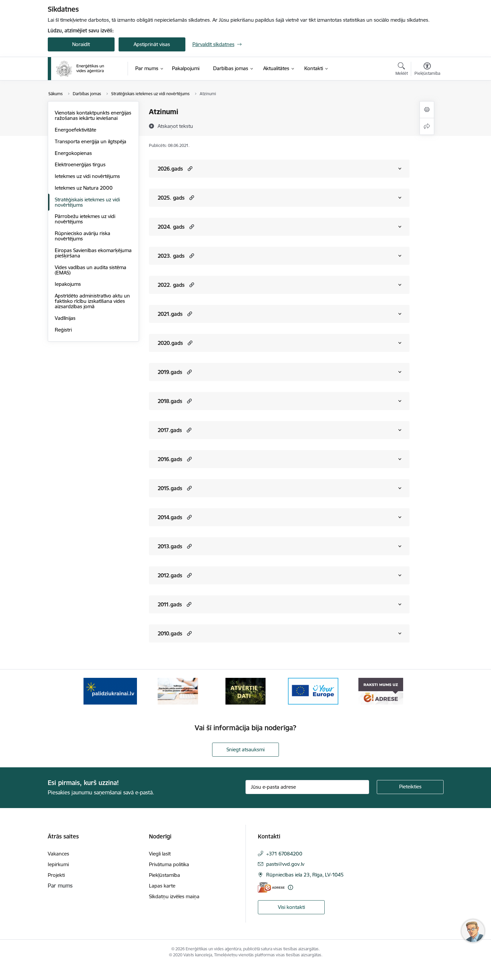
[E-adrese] (271, 887)
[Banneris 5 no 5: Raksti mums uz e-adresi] (380, 691)
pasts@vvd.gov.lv (285, 864)
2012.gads (170, 575)
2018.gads (170, 401)
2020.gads (170, 343)
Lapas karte (162, 886)
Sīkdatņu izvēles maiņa (174, 896)
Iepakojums (68, 284)
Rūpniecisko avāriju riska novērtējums (82, 236)
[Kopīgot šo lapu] (427, 126)
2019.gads (170, 372)
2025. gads (171, 197)
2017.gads (170, 430)
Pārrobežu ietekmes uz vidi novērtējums (85, 219)
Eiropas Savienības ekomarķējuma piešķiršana (93, 253)
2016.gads (170, 459)
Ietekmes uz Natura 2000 (84, 188)
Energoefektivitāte (75, 130)
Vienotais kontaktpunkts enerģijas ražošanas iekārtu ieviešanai (93, 115)
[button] (189, 168)
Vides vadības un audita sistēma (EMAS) (90, 270)
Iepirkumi (58, 864)
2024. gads (171, 226)
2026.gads (170, 168)
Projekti (56, 875)
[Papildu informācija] (290, 887)
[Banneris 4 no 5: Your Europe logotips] (313, 691)
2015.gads (170, 488)
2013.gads (170, 546)
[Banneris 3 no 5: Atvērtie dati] (245, 691)
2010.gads (170, 633)
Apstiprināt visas (152, 44)
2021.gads (170, 314)
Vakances (58, 853)
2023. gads (171, 255)
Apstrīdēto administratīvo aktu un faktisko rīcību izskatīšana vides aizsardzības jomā (92, 301)
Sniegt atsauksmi (245, 749)
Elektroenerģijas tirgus (80, 164)
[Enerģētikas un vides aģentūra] (80, 69)
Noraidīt (81, 44)
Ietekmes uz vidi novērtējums (87, 176)
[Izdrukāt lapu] (427, 110)
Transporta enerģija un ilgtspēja (90, 141)
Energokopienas (73, 153)
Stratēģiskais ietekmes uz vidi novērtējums (87, 202)
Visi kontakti (291, 907)
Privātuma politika (169, 864)
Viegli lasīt (160, 853)
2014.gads (170, 517)
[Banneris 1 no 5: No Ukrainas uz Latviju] (110, 691)
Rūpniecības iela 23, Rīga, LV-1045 (305, 875)
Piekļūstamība (164, 875)
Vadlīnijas (65, 318)
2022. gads (171, 284)
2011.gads (170, 604)
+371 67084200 (284, 853)
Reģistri (63, 330)
